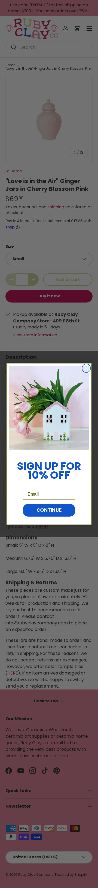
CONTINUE (49, 510)
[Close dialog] (86, 368)
